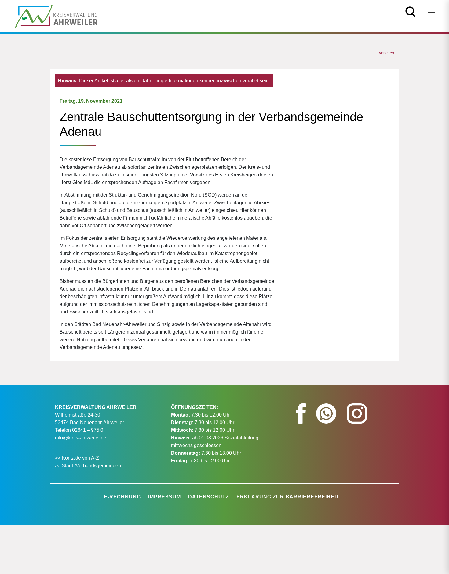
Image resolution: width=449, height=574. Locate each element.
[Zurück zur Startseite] (56, 15)
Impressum (164, 496)
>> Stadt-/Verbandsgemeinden (88, 465)
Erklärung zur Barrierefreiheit (287, 496)
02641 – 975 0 (87, 430)
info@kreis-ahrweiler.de (80, 437)
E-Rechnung (122, 496)
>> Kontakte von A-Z (77, 458)
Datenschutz (208, 496)
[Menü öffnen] (431, 10)
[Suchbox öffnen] (410, 11)
